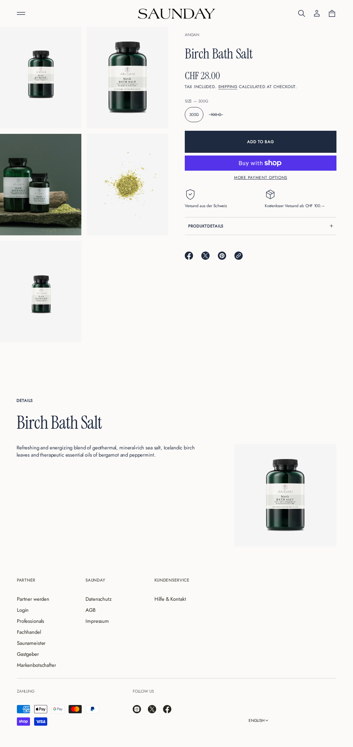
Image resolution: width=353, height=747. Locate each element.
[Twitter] (152, 709)
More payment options (260, 177)
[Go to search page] (301, 13)
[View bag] (332, 13)
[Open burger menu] (21, 13)
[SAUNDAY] (176, 13)
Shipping (228, 86)
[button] (301, 13)
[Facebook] (167, 709)
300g (194, 114)
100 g (216, 114)
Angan (192, 35)
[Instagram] (136, 709)
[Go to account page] (316, 13)
